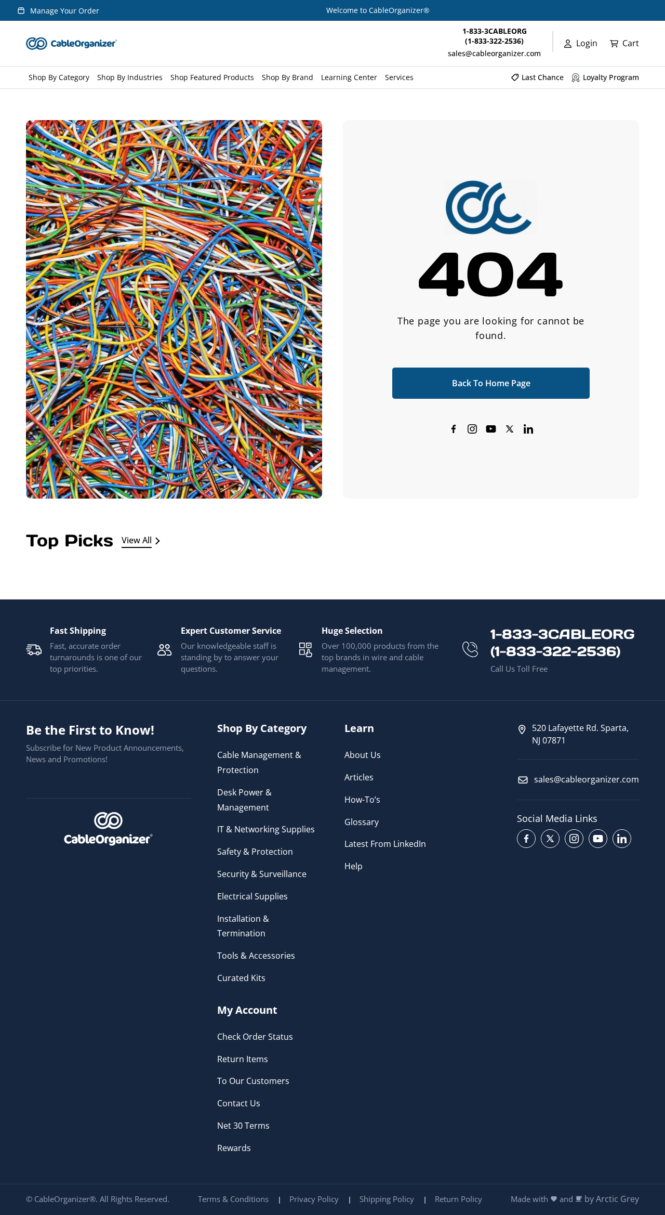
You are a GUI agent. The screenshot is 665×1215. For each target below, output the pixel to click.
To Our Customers (253, 1081)
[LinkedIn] (528, 429)
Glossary (361, 822)
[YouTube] (491, 429)
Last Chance (543, 77)
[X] (509, 429)
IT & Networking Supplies (266, 829)
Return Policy (458, 1199)
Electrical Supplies (252, 896)
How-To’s (362, 799)
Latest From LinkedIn (385, 844)
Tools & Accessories (256, 955)
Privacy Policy (314, 1199)
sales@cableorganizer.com (494, 53)
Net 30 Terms (243, 1125)
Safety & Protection (255, 851)
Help (353, 866)
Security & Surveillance (262, 874)
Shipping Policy (387, 1199)
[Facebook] (453, 429)
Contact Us (238, 1103)
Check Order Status (255, 1036)
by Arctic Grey (611, 1199)
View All (137, 540)
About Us (362, 755)
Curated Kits (241, 978)
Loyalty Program (611, 77)
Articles (359, 777)
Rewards (234, 1148)
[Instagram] (472, 429)
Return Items (242, 1059)
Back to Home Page (491, 383)
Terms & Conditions (233, 1199)
